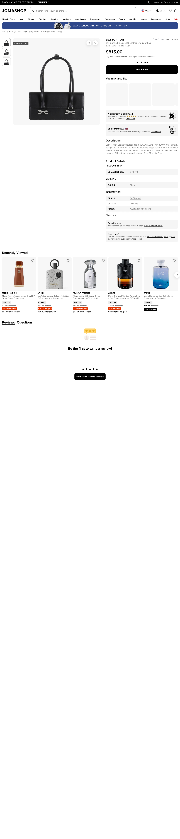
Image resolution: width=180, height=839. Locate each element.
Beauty (122, 19)
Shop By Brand (8, 19)
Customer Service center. (131, 239)
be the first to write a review (90, 376)
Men (21, 19)
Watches (42, 19)
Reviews (8, 322)
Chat (173, 236)
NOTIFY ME (141, 69)
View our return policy (153, 226)
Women (31, 19)
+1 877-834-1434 (155, 236)
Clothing (133, 19)
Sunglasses (80, 19)
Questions (25, 322)
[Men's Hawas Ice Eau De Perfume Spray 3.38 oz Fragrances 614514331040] (174, 260)
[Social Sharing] (88, 42)
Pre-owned (156, 19)
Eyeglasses (95, 19)
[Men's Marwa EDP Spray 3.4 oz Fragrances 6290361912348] (103, 260)
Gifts (168, 19)
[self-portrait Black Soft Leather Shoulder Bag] (95, 42)
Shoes (144, 19)
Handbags (66, 19)
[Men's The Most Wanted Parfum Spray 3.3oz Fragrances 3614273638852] (138, 260)
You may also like (116, 78)
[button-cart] (175, 10)
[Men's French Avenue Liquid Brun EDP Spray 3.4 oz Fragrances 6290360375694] (32, 260)
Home (4, 32)
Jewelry (54, 19)
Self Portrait (22, 32)
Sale (176, 19)
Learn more (130, 118)
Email (166, 236)
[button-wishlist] (170, 10)
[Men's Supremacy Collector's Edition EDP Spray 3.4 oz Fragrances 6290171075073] (68, 260)
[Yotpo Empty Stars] (158, 39)
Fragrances (109, 19)
